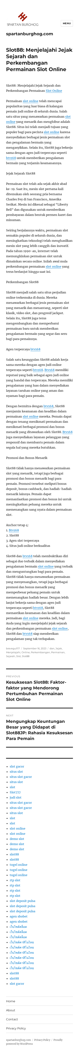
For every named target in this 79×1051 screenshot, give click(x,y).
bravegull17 (13, 648)
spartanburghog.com (29, 33)
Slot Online (54, 91)
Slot (18, 656)
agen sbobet (19, 916)
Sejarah (10, 656)
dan (52, 648)
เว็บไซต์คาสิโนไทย (22, 942)
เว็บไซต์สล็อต (18, 927)
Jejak (58, 648)
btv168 (11, 158)
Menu (67, 23)
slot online (30, 101)
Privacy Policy (16, 1028)
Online (25, 652)
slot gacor (17, 766)
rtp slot (15, 880)
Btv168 (49, 370)
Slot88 (25, 656)
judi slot (15, 797)
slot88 (14, 854)
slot (12, 787)
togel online (18, 865)
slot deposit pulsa (22, 901)
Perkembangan (40, 652)
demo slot (17, 839)
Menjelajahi (13, 652)
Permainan (58, 652)
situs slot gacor (21, 777)
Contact (12, 1019)
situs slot (16, 771)
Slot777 (15, 792)
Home (10, 1001)
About (10, 1010)
